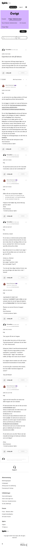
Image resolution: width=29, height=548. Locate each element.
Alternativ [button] (23, 32)
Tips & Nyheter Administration (9, 23)
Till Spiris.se (5, 527)
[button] (26, 50)
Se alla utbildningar (6, 503)
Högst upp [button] (2, 544)
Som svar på (13, 156)
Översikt (4, 19)
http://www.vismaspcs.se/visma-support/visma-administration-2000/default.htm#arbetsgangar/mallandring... (14, 107)
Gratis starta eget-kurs (7, 498)
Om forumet (23, 23)
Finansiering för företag (7, 488)
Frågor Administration (15, 19)
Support (4, 524)
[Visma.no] (6, 3)
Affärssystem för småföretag (9, 485)
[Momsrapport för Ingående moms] (26, 79)
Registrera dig (13, 7)
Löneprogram (5, 483)
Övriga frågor (5, 27)
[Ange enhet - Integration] (23, 79)
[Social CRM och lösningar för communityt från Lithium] (23, 544)
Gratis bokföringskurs (7, 496)
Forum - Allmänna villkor (7, 511)
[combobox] (14, 37)
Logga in (21, 7)
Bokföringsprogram (6, 480)
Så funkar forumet (6, 516)
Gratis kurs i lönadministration (9, 501)
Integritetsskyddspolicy (7, 514)
